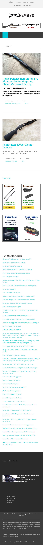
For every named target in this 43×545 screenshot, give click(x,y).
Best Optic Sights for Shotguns (12, 398)
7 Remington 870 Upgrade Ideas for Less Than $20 (18, 346)
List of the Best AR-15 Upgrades (12, 394)
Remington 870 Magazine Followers (13, 262)
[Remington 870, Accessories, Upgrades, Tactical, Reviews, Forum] (21, 15)
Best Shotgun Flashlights (10, 384)
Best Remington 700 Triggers (11, 326)
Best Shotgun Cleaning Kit (10, 276)
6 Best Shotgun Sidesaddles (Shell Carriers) (16, 273)
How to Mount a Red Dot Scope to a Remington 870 (18, 319)
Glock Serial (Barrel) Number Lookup (14, 355)
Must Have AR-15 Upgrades (11, 391)
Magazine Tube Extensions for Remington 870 (16, 259)
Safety (10, 461)
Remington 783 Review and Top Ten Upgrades (16, 410)
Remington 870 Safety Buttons (12, 266)
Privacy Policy (10, 496)
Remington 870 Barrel (9, 289)
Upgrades (17, 103)
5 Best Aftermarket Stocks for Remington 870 (16, 316)
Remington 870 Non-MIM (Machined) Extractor (17, 303)
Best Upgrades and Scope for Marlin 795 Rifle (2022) (18, 435)
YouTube (6, 514)
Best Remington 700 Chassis (11, 330)
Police (13, 103)
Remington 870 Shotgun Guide (25, 2)
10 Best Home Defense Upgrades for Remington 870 (18, 296)
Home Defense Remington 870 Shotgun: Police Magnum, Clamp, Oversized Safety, (20, 81)
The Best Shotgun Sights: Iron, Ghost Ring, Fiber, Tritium (19, 428)
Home (4, 461)
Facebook (12, 514)
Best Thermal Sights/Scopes (11, 307)
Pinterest (18, 514)
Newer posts (6, 178)
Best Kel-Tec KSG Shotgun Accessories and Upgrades (19, 285)
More (26, 103)
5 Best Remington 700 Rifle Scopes (13, 401)
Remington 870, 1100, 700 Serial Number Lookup (17, 364)
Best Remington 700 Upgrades (12, 377)
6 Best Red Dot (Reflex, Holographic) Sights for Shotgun (19, 368)
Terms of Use (10, 498)
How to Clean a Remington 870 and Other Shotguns (18, 432)
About (11, 2)
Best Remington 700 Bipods (11, 292)
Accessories (8, 103)
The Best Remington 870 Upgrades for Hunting (17, 269)
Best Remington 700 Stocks (11, 380)
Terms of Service (9, 536)
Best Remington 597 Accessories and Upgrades (17, 425)
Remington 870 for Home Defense (17, 146)
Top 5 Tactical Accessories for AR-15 (14, 387)
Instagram (25, 514)
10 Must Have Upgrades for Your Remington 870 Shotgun (20, 323)
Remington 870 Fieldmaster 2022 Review (15, 439)
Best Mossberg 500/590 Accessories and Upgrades (18, 299)
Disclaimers (10, 500)
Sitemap (9, 502)
